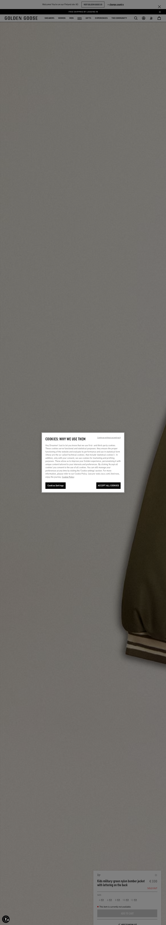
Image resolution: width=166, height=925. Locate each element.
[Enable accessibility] (6, 919)
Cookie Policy (68, 477)
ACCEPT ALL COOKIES (108, 485)
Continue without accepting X (109, 437)
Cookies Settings (55, 485)
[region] (83, 462)
